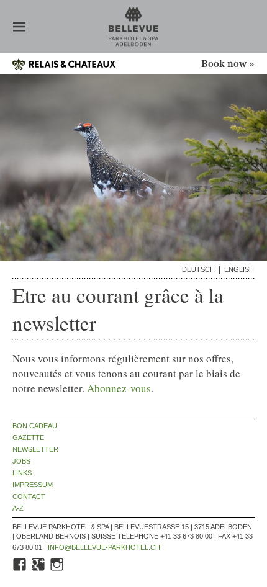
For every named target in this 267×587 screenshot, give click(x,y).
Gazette (28, 437)
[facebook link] (20, 569)
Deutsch (198, 269)
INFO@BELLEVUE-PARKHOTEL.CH (104, 547)
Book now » (228, 64)
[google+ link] (39, 569)
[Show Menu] (19, 28)
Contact (28, 496)
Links (22, 473)
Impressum (32, 485)
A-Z (18, 508)
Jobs (21, 461)
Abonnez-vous (119, 388)
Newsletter (35, 449)
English (239, 269)
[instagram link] (58, 569)
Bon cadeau (34, 426)
